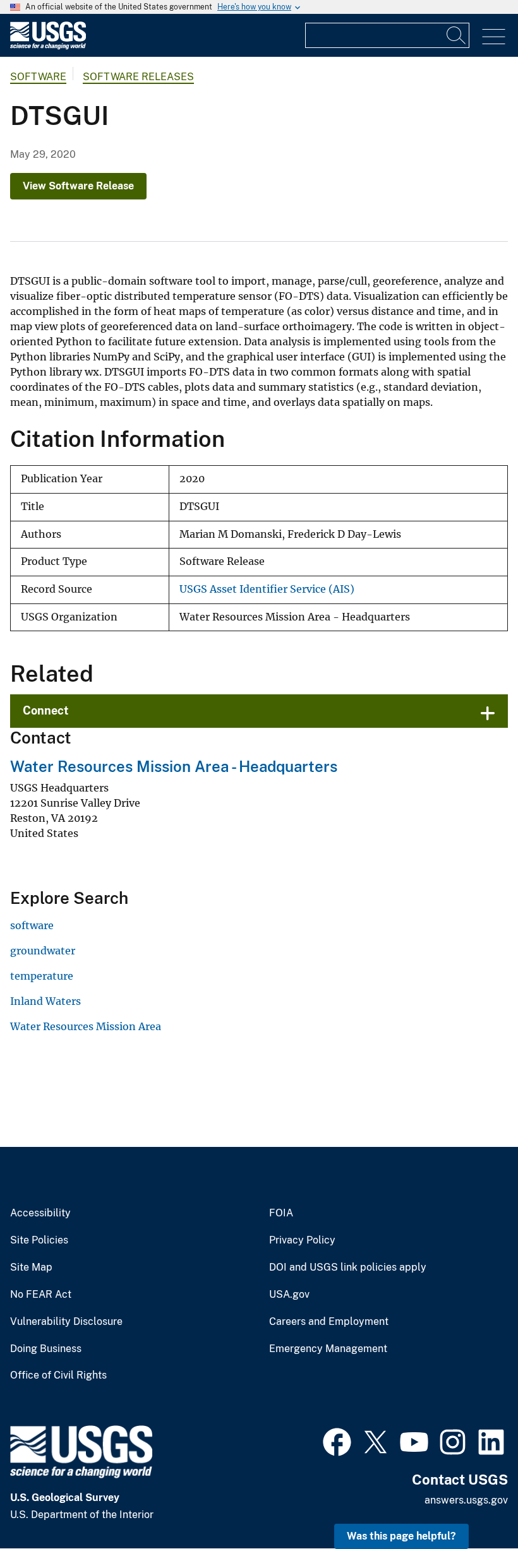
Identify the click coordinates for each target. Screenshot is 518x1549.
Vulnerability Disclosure (66, 1321)
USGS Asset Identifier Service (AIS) (266, 589)
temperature (41, 976)
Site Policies (39, 1240)
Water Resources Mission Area (85, 1026)
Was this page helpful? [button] (401, 1536)
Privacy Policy (302, 1240)
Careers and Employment (328, 1321)
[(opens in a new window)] (337, 1440)
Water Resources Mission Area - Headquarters (173, 766)
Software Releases (138, 77)
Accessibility (40, 1213)
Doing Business (45, 1349)
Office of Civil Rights (58, 1375)
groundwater (42, 950)
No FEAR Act (40, 1294)
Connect (46, 710)
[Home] (48, 46)
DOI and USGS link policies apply (347, 1267)
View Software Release (78, 186)
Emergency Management (328, 1349)
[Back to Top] (472, 1503)
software (38, 77)
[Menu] (493, 37)
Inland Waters (45, 1001)
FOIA (281, 1213)
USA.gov (289, 1294)
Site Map (31, 1267)
